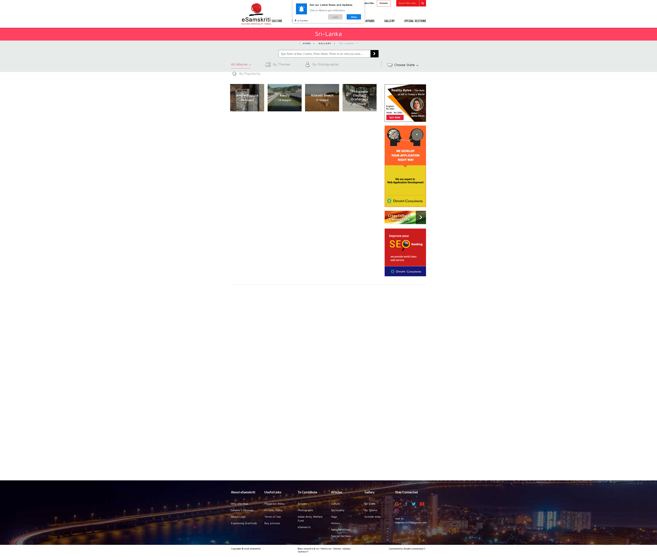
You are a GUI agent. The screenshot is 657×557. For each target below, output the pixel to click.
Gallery (325, 43)
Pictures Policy (273, 510)
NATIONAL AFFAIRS (364, 21)
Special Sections (341, 535)
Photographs (305, 510)
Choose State (405, 65)
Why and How (239, 503)
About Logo (238, 516)
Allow (354, 17)
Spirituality (338, 510)
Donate (384, 3)
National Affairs (340, 529)
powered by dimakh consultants (407, 549)
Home (307, 43)
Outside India (372, 516)
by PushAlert (302, 20)
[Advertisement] (328, 426)
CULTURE (277, 21)
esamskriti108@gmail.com (411, 522)
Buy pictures (272, 523)
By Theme (370, 510)
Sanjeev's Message (242, 510)
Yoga (334, 516)
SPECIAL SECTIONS (415, 21)
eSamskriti (304, 527)
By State (370, 503)
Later (335, 17)
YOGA (321, 21)
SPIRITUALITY (300, 21)
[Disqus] (328, 331)
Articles (302, 503)
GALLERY (389, 21)
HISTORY (339, 21)
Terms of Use (272, 516)
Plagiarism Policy (274, 503)
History (335, 523)
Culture (335, 503)
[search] (411, 3)
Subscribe (368, 3)
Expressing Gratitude (244, 523)
